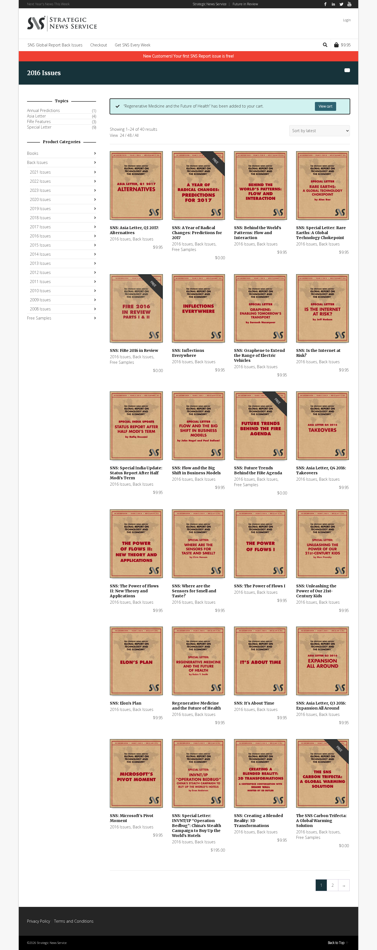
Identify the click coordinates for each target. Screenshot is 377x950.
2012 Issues (40, 272)
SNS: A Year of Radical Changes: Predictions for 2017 (197, 232)
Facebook (325, 4)
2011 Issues (40, 281)
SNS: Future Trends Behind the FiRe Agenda (258, 470)
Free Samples (184, 249)
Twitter (341, 4)
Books (32, 153)
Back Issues (143, 239)
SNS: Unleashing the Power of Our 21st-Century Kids (316, 590)
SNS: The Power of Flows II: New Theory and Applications (134, 590)
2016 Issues (120, 239)
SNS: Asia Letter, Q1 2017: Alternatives (134, 230)
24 (122, 135)
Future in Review (245, 4)
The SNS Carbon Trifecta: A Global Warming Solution (321, 820)
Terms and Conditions (74, 921)
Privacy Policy (38, 921)
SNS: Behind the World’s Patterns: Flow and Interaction (257, 232)
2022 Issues (40, 181)
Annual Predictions (43, 110)
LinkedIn (333, 4)
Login (347, 20)
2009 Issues (40, 299)
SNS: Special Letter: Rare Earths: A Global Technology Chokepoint (321, 232)
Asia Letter (36, 116)
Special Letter (39, 127)
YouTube (349, 4)
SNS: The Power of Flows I (259, 585)
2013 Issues (40, 263)
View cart (325, 106)
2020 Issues (40, 199)
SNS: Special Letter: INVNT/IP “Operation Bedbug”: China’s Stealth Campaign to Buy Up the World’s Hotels (196, 825)
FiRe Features (39, 121)
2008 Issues (40, 309)
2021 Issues (40, 172)
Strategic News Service (210, 4)
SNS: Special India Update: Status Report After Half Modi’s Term (136, 472)
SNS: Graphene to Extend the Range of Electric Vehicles (259, 355)
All (137, 135)
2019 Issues (40, 208)
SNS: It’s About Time (254, 703)
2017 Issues (40, 226)
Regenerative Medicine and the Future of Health (196, 706)
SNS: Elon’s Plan (125, 703)
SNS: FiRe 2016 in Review (134, 350)
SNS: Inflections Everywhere (188, 353)
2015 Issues (40, 245)
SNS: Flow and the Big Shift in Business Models (196, 470)
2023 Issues (40, 190)
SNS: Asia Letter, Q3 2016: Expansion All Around (321, 706)
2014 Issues (40, 254)
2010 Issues (40, 290)
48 (129, 135)
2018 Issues (40, 217)
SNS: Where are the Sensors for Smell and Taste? (194, 590)
